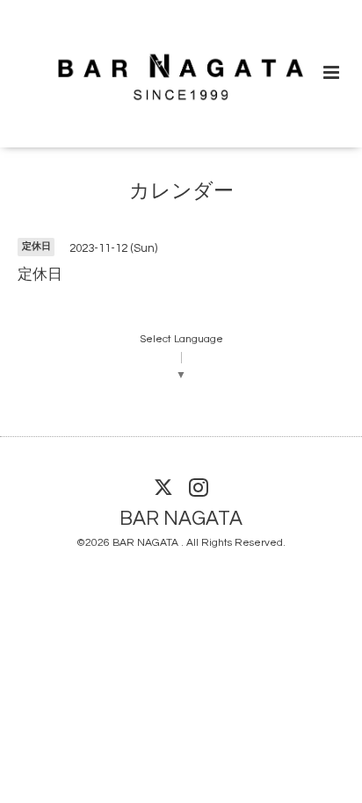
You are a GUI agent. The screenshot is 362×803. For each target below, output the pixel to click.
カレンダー (181, 192)
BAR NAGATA (181, 518)
